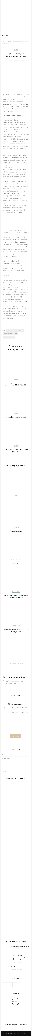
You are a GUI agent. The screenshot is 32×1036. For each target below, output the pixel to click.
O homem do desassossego (16, 664)
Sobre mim (16, 563)
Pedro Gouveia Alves (9, 337)
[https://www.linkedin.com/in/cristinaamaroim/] (14, 984)
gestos (20, 330)
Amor (14, 330)
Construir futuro (16, 531)
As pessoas (16, 591)
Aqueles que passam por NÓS (20, 946)
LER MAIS (16, 736)
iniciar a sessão (13, 681)
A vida (9, 41)
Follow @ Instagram (16, 1024)
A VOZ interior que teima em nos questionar (16, 450)
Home (3, 41)
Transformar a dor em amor (19, 967)
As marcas (16, 527)
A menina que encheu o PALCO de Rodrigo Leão (16, 631)
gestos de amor (8, 333)
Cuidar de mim (16, 499)
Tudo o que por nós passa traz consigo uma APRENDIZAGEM (16, 384)
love (16, 333)
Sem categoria (16, 559)
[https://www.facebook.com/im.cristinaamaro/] (4, 984)
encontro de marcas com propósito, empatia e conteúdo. (16, 596)
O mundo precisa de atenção (16, 417)
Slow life (5, 771)
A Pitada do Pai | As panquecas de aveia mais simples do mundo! (18, 958)
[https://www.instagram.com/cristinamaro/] (9, 984)
